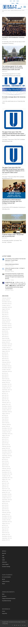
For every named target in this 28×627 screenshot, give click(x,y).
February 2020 (5, 424)
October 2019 (5, 431)
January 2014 (5, 540)
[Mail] (23, 625)
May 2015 (4, 529)
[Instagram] (15, 625)
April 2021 (4, 398)
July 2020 (4, 415)
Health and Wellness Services (16, 10)
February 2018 (5, 468)
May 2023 (4, 356)
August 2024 (5, 329)
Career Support (5, 564)
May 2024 (4, 334)
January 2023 (5, 364)
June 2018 (4, 461)
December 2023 (6, 344)
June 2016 (4, 505)
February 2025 (5, 320)
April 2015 (4, 530)
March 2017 (5, 488)
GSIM (14, 0)
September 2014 (6, 538)
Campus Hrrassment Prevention (8, 598)
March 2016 (5, 510)
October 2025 (5, 305)
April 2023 (4, 358)
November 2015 (6, 518)
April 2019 (4, 442)
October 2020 (5, 409)
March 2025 (5, 318)
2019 (23, 10)
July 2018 (4, 459)
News (3, 594)
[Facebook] (13, 625)
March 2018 (5, 466)
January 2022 (5, 382)
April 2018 (4, 464)
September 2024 (6, 327)
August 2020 (5, 413)
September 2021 (6, 389)
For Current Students (6, 577)
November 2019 (6, 430)
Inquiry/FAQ (4, 613)
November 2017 (6, 474)
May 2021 (4, 397)
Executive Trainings (6, 566)
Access (3, 611)
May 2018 (4, 463)
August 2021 (5, 391)
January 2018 (5, 470)
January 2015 (5, 534)
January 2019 (5, 448)
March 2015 (5, 532)
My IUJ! (3, 579)
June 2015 (4, 527)
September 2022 (6, 371)
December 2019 (6, 428)
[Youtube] (25, 625)
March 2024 (5, 338)
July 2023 (4, 353)
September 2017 (6, 477)
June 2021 (4, 395)
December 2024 (6, 323)
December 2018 (6, 450)
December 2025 (6, 301)
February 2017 (5, 490)
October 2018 (5, 453)
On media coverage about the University (13, 97)
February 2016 (5, 512)
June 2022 (4, 375)
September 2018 (6, 455)
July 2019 (4, 437)
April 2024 (4, 336)
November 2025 (6, 303)
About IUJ (4, 553)
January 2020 (5, 426)
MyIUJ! (18, 0)
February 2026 (5, 298)
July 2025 (4, 311)
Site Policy (23, 621)
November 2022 (6, 367)
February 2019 (5, 446)
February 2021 (5, 402)
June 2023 (4, 355)
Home (9, 10)
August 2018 (5, 457)
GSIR (10, 0)
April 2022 (4, 377)
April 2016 (4, 508)
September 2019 (6, 433)
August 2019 (5, 435)
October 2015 (5, 519)
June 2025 (4, 312)
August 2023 (5, 351)
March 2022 (5, 378)
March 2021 (5, 400)
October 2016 (5, 497)
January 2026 (5, 300)
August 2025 (5, 309)
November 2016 (6, 496)
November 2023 (6, 345)
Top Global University (6, 600)
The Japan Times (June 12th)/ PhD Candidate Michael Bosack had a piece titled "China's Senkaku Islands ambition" (14, 133)
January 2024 (5, 342)
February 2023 (5, 362)
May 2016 (4, 507)
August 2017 (5, 479)
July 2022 (4, 373)
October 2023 (5, 347)
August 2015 (5, 523)
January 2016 (5, 514)
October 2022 (5, 369)
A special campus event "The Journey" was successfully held (13, 235)
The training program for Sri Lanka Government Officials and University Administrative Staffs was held (12, 67)
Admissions (4, 562)
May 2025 (4, 314)
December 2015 (6, 516)
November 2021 (6, 386)
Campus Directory (5, 581)
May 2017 (4, 485)
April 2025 (4, 316)
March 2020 (5, 422)
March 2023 (5, 360)
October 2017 (5, 475)
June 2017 (4, 483)
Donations (4, 596)
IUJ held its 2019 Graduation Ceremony (13, 37)
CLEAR (3, 559)
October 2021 (5, 387)
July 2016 (4, 503)
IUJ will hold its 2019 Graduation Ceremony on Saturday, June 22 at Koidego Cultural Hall (12, 201)
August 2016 (5, 501)
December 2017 (6, 472)
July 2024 (4, 331)
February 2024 (5, 340)
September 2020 (6, 411)
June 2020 (4, 417)
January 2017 (5, 492)
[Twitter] (17, 625)
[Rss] (21, 625)
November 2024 (6, 325)
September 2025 (6, 307)
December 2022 (6, 366)
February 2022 (5, 380)
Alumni (3, 583)
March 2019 (5, 444)
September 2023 (6, 349)
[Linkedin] (19, 625)
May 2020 (4, 419)
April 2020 (4, 420)
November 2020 (6, 408)
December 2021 (6, 384)
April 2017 (4, 486)
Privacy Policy (5, 623)
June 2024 (4, 333)
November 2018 (6, 452)
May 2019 (4, 441)
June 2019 (4, 439)
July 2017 (4, 481)
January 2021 (5, 404)
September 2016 (6, 499)
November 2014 (6, 536)
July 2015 (4, 525)
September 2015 (6, 521)
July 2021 (4, 393)
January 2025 (5, 322)
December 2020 (6, 406)
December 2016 (6, 494)
